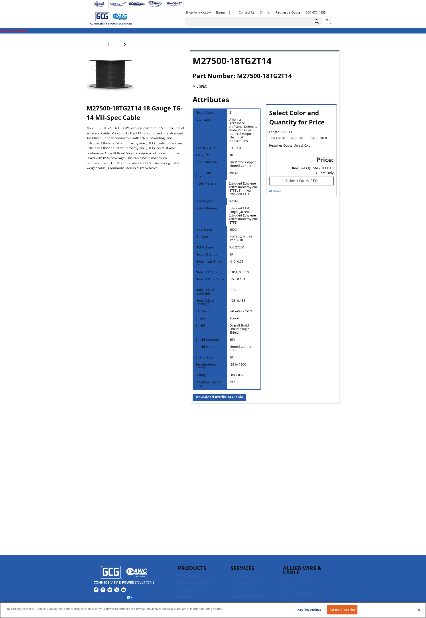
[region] (213, 610)
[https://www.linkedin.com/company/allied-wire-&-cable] (109, 589)
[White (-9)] (272, 152)
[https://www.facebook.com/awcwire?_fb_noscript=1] (96, 589)
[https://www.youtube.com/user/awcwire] (123, 589)
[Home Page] (116, 18)
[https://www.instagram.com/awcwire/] (103, 589)
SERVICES (242, 568)
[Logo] (124, 575)
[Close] (419, 609)
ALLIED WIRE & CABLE (302, 570)
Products (192, 568)
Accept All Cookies (342, 610)
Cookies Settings (309, 610)
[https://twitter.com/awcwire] (116, 589)
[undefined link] (99, 4)
